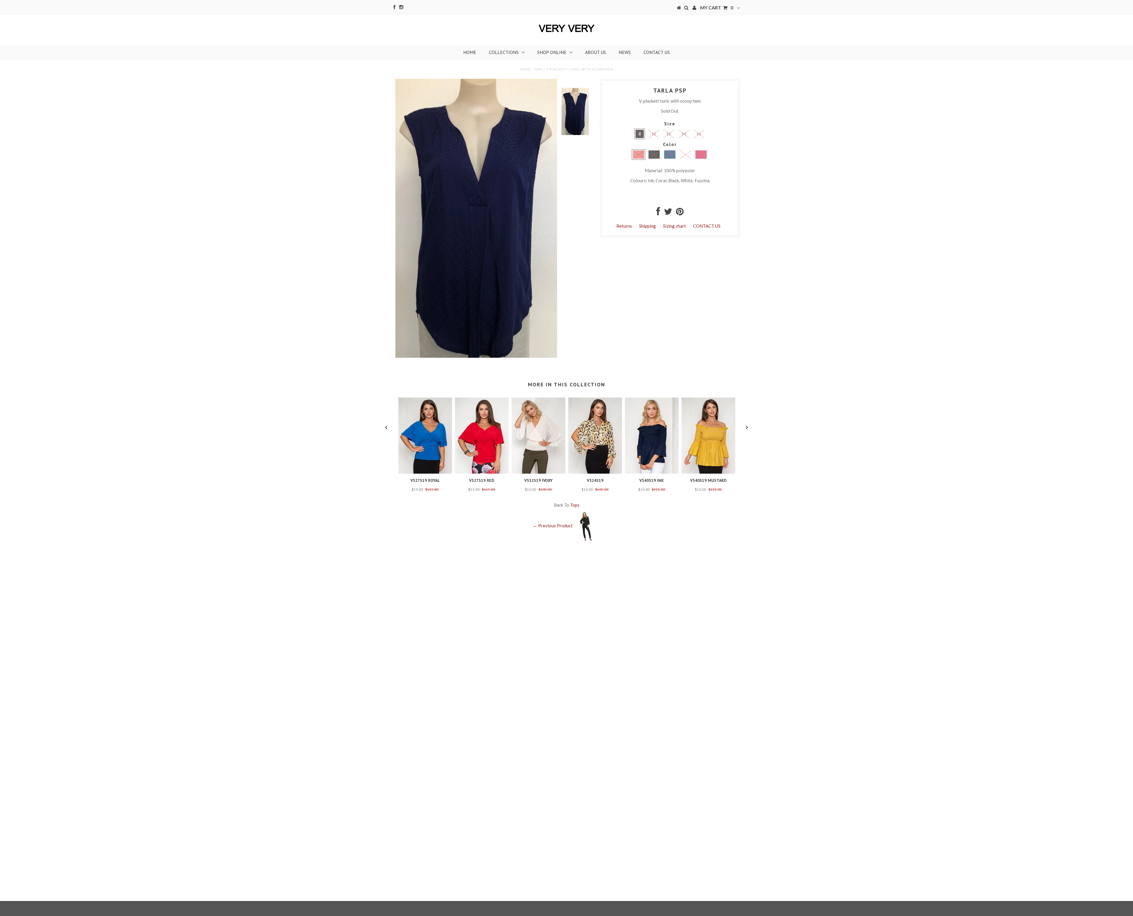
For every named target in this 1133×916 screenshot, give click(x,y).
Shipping (647, 226)
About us (595, 52)
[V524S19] (595, 472)
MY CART (716, 7)
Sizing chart (674, 226)
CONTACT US (707, 226)
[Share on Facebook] (658, 213)
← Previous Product (553, 525)
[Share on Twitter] (668, 213)
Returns (624, 226)
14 (683, 134)
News (625, 52)
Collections (504, 52)
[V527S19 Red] (482, 472)
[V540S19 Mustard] (708, 472)
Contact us (657, 52)
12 (668, 134)
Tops (538, 69)
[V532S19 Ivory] (538, 472)
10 (653, 134)
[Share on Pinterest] (680, 213)
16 (698, 134)
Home (469, 52)
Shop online (551, 52)
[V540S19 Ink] (652, 472)
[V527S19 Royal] (425, 472)
